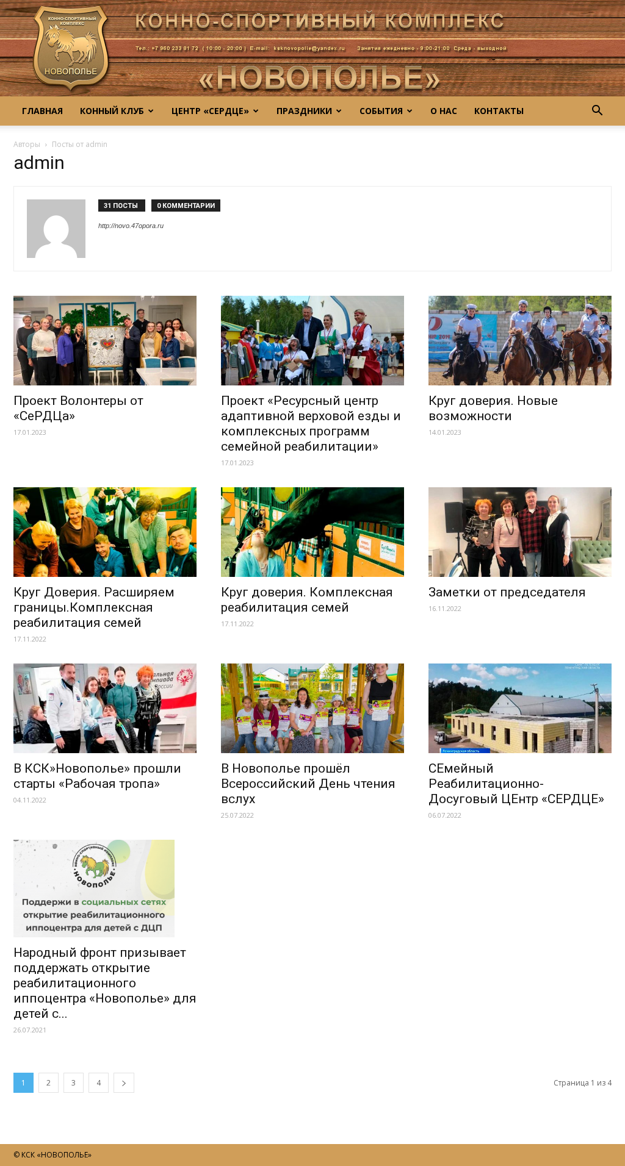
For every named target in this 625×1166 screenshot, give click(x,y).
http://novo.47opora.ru (131, 225)
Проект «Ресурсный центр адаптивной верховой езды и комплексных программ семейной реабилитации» (311, 423)
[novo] (312, 48)
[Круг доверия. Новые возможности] (520, 340)
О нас (443, 110)
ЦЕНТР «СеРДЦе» (210, 110)
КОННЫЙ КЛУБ (112, 110)
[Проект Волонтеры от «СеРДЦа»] (105, 340)
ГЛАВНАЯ (42, 110)
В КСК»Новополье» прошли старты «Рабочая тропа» (97, 776)
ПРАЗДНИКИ (304, 110)
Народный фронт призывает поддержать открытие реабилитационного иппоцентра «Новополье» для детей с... (105, 983)
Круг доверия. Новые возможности (493, 408)
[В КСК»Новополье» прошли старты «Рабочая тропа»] (105, 708)
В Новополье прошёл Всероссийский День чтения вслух (308, 783)
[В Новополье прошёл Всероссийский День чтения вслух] (312, 708)
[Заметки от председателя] (520, 532)
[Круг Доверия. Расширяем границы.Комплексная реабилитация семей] (105, 532)
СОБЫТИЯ (381, 110)
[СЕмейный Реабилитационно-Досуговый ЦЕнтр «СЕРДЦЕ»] (520, 708)
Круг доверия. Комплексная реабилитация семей (307, 600)
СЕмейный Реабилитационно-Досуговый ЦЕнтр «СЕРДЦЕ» (516, 783)
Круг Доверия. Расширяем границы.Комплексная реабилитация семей (94, 607)
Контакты (499, 110)
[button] (597, 111)
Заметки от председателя (507, 592)
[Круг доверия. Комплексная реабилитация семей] (312, 532)
